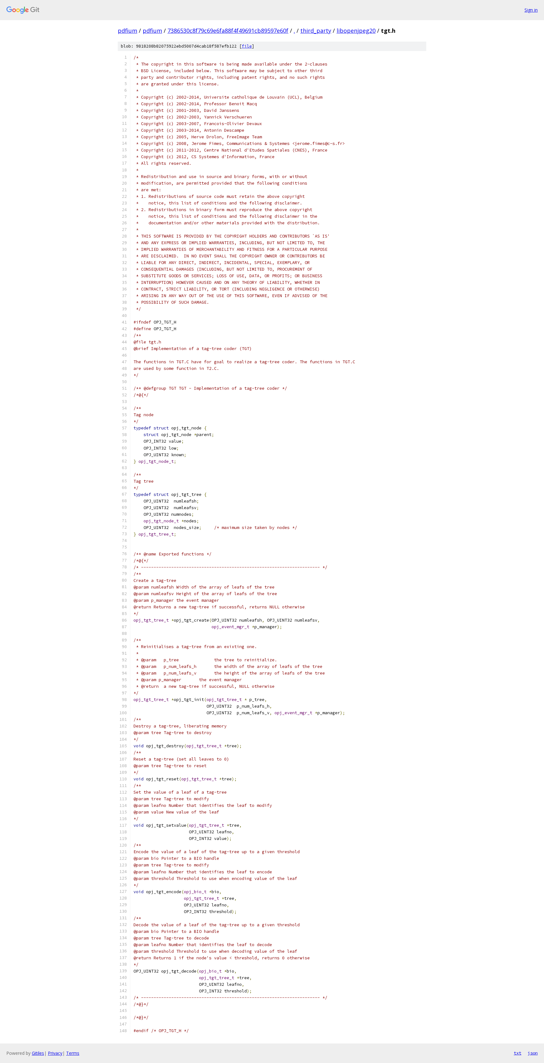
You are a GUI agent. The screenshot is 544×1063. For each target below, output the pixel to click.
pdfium (127, 30)
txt (517, 1053)
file (247, 46)
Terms (72, 1053)
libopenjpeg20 (356, 30)
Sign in (531, 10)
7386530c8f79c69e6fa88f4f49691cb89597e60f (227, 30)
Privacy (55, 1053)
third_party (315, 30)
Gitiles (38, 1053)
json (533, 1053)
